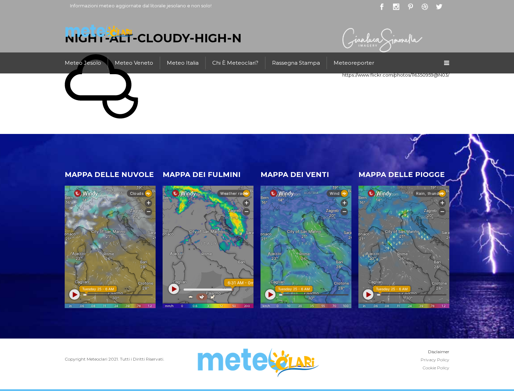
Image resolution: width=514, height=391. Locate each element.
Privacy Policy (435, 359)
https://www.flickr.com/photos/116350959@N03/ (395, 75)
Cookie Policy (435, 367)
